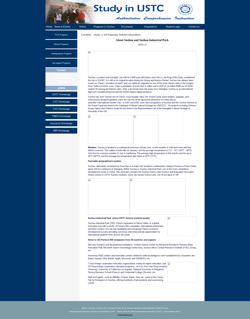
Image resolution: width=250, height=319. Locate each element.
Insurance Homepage (61, 123)
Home (49, 26)
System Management (125, 315)
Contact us (194, 26)
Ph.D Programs (61, 35)
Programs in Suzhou (104, 26)
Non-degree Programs (61, 63)
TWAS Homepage (61, 116)
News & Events (62, 26)
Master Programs (61, 44)
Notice (82, 26)
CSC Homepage (61, 101)
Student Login (173, 26)
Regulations (150, 26)
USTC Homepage (61, 94)
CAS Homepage (61, 109)
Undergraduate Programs (61, 54)
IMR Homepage (61, 130)
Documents (127, 26)
